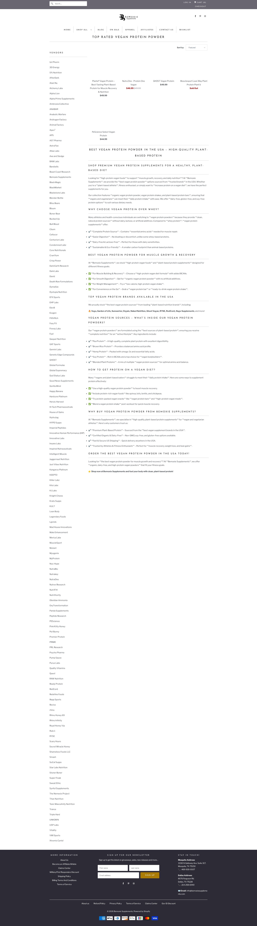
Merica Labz (55, 537)
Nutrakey (54, 574)
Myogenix (54, 553)
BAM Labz (54, 161)
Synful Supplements (59, 788)
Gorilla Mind (55, 386)
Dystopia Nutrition (58, 292)
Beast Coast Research (60, 172)
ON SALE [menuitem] (114, 30)
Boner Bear (55, 213)
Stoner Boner (56, 773)
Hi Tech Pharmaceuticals (61, 407)
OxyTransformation (59, 605)
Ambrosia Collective (59, 104)
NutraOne (54, 579)
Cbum (52, 229)
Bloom (53, 208)
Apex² (52, 130)
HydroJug (54, 417)
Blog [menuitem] (101, 30)
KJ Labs (53, 490)
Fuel (52, 334)
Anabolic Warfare (58, 114)
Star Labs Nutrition (58, 767)
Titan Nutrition (56, 799)
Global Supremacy (58, 370)
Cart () (201, 2)
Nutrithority (55, 595)
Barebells (54, 166)
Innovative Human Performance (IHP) (67, 433)
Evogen (53, 313)
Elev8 (52, 308)
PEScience (55, 621)
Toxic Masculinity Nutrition (62, 804)
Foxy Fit (53, 323)
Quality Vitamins (57, 668)
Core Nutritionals (58, 250)
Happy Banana (56, 391)
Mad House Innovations (61, 527)
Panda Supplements (59, 611)
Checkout (200, 6)
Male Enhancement (59, 532)
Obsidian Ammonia (58, 600)
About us (85, 903)
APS (52, 135)
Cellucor (54, 234)
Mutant (53, 548)
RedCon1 (54, 689)
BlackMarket (55, 187)
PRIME (53, 642)
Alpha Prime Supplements (62, 99)
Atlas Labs (54, 151)
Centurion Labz (57, 240)
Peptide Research (58, 616)
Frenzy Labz (55, 328)
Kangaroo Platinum (59, 469)
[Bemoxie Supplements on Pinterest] (200, 16)
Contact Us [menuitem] (166, 30)
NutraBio (54, 569)
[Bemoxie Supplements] (128, 18)
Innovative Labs (57, 438)
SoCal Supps (56, 762)
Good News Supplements (62, 381)
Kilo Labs (54, 485)
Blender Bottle (56, 198)
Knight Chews (56, 496)
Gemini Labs (55, 349)
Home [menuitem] (67, 30)
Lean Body (54, 511)
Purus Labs (55, 663)
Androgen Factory (58, 119)
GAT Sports (55, 344)
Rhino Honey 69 (57, 715)
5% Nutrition (56, 72)
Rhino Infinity (56, 720)
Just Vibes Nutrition (59, 464)
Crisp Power (55, 260)
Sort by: (180, 47)
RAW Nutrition (56, 678)
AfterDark (54, 78)
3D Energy (54, 67)
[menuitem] (84, 30)
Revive (53, 705)
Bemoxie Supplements (60, 177)
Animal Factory (57, 125)
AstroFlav (54, 146)
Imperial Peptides (58, 428)
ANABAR (54, 109)
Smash (53, 757)
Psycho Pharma (57, 652)
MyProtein (55, 558)
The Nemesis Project (59, 793)
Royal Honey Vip (57, 726)
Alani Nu (53, 83)
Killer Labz (54, 480)
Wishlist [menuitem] (184, 30)
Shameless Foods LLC (60, 752)
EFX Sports (55, 297)
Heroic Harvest (57, 402)
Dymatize (54, 287)
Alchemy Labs (56, 88)
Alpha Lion (55, 93)
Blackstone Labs (57, 193)
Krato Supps (55, 501)
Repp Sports (55, 699)
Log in (187, 2)
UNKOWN (54, 820)
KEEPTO (53, 475)
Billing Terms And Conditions (64, 880)
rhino (52, 710)
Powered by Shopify (142, 911)
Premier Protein (57, 637)
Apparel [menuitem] (130, 30)
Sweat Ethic (55, 783)
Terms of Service (64, 884)
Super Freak (55, 778)
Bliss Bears (55, 203)
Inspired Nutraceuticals (61, 449)
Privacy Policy (116, 903)
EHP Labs (54, 302)
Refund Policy (99, 903)
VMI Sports (55, 835)
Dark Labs (54, 271)
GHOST (53, 360)
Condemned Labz (58, 245)
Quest (52, 673)
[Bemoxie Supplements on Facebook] (195, 16)
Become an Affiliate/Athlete (64, 864)
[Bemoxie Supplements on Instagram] (205, 16)
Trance (53, 809)
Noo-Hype (54, 564)
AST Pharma (55, 140)
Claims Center (64, 868)
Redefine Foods (57, 694)
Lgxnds (53, 522)
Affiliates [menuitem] (147, 30)
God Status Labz (57, 375)
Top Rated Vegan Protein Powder (128, 37)
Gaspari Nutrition (58, 339)
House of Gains (57, 412)
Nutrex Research (57, 584)
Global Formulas (57, 365)
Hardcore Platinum (58, 396)
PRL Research (56, 647)
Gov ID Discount (168, 903)
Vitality (53, 830)
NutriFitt (54, 590)
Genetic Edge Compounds (62, 355)
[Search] (52, 3)
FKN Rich (54, 318)
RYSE (52, 736)
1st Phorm (54, 62)
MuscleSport (56, 543)
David (52, 276)
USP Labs (54, 825)
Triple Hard (55, 814)
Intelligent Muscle (58, 454)
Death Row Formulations (61, 281)
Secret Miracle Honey (60, 746)
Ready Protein (56, 684)
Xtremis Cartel (56, 840)
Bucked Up (55, 219)
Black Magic (55, 182)
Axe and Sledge (57, 156)
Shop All (83, 30)
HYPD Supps (56, 422)
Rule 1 (52, 731)
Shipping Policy (64, 876)
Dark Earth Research (59, 266)
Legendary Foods (58, 517)
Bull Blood (54, 224)
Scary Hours (55, 741)
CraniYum (54, 255)
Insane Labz (55, 443)
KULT (52, 506)
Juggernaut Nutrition (59, 459)
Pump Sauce (55, 658)
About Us (64, 860)
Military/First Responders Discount (64, 872)
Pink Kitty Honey (57, 626)
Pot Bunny (54, 631)
